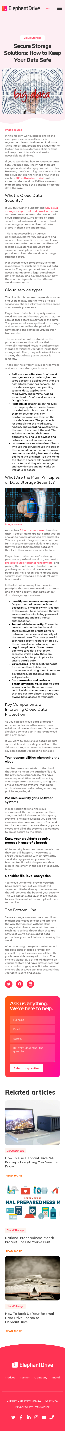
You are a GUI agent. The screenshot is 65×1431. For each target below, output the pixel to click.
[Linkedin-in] (28, 1417)
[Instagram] (36, 1417)
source (18, 129)
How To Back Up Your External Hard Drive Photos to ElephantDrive (29, 1318)
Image (9, 129)
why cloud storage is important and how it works (31, 209)
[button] (60, 8)
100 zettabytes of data (31, 178)
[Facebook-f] (21, 1417)
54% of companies (31, 530)
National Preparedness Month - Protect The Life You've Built (30, 1240)
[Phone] (52, 1417)
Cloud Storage (32, 38)
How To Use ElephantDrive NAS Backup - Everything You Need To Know (31, 1162)
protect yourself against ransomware (28, 562)
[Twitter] (13, 1417)
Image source (13, 524)
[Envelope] (44, 1417)
